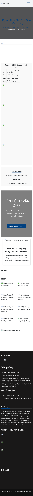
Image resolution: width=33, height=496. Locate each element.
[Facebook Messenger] (14, 494)
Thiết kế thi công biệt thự (13, 413)
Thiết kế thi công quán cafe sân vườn (12, 425)
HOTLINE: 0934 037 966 (15, 226)
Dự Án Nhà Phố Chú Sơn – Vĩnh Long (16, 66)
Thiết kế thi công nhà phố (8, 411)
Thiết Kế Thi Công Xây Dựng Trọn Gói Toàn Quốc (16, 250)
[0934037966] (6, 494)
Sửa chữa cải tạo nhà (11, 418)
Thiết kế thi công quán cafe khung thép (19, 422)
